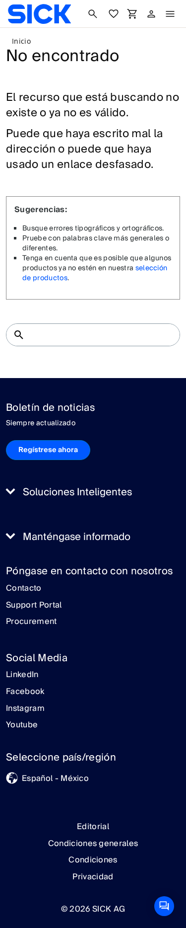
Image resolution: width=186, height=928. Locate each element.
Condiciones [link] (93, 860)
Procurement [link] (31, 622)
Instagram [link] (25, 708)
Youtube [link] (22, 725)
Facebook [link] (25, 692)
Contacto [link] (24, 588)
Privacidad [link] (92, 877)
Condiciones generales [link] (93, 844)
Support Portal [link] (34, 605)
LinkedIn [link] (22, 675)
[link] (39, 14)
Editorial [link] (93, 827)
